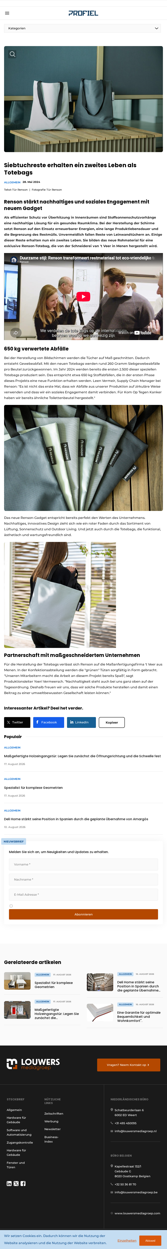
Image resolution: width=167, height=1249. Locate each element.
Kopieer (112, 722)
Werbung (51, 1121)
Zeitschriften (53, 1113)
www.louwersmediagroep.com (137, 1213)
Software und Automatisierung (19, 1132)
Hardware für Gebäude (16, 1120)
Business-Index (51, 1139)
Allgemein (12, 182)
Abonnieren (84, 914)
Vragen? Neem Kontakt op (126, 1065)
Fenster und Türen (16, 1165)
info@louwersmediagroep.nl (136, 1131)
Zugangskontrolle (20, 1142)
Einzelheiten (127, 1240)
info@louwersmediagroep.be (136, 1192)
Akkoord (150, 1240)
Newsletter (52, 1129)
